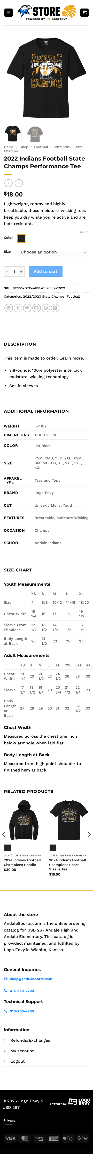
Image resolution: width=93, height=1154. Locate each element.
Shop (24, 147)
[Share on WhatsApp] (8, 308)
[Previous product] (19, 183)
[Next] (81, 78)
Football (41, 147)
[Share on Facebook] (18, 308)
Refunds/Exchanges (30, 1040)
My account (22, 1050)
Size (7, 251)
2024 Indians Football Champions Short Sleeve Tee (67, 864)
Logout (17, 1061)
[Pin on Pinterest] (46, 308)
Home (9, 147)
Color (8, 238)
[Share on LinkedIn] (55, 308)
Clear (84, 232)
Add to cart (46, 271)
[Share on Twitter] (27, 308)
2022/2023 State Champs (44, 296)
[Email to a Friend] (36, 308)
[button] (8, 13)
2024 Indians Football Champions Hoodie (22, 862)
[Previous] (12, 78)
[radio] (22, 238)
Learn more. (71, 358)
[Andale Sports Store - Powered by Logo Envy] (46, 12)
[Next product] (8, 183)
